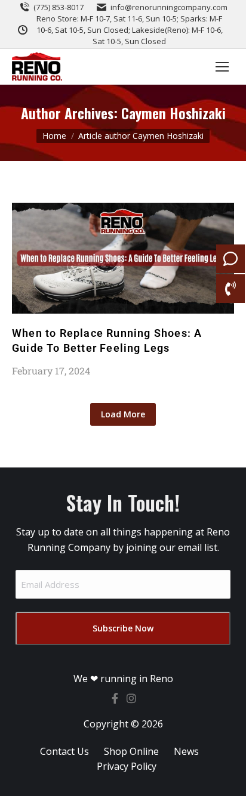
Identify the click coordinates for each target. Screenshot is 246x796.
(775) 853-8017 (58, 7)
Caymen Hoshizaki (173, 112)
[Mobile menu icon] (222, 67)
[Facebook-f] (114, 698)
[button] (123, 414)
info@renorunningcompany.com (168, 7)
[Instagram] (131, 698)
